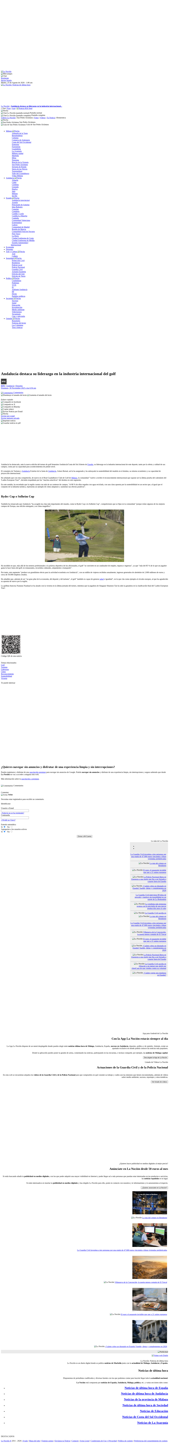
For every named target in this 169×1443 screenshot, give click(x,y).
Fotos (36, 118)
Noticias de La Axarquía (152, 1422)
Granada (15, 187)
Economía (10, 247)
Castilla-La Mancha (19, 216)
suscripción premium (38, 772)
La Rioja (15, 236)
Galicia (14, 225)
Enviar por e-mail (8, 416)
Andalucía (10, 178)
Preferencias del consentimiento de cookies (151, 1441)
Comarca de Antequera (21, 140)
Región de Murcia (19, 229)
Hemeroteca (61, 118)
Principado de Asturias (20, 205)
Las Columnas (17, 325)
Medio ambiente (18, 310)
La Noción (5, 106)
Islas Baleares (17, 207)
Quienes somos (47, 1441)
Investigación (17, 307)
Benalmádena (17, 135)
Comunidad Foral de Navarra (23, 231)
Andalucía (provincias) (21, 200)
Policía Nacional (18, 267)
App (13, 108)
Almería (15, 180)
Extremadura (17, 223)
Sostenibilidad (6, 676)
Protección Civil (18, 260)
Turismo (4, 667)
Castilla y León (18, 214)
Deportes (9, 249)
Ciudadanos (16, 281)
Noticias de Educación (154, 1411)
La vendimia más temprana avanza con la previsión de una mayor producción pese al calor (151, 906)
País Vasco (16, 234)
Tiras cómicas (17, 327)
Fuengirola (16, 147)
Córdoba (15, 185)
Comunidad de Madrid (21, 227)
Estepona (15, 144)
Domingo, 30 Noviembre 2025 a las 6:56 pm (18, 388)
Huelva (15, 189)
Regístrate (5, 78)
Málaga (9, 131)
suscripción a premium (30, 779)
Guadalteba (16, 149)
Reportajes (16, 321)
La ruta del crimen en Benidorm (154, 1218)
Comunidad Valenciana (21, 220)
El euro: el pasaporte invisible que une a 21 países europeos (154, 871)
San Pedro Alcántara (25, 118)
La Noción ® (6, 1441)
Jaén (13, 191)
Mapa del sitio (34, 1441)
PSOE (14, 294)
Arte (13, 254)
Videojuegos (17, 312)
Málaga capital (17, 153)
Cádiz (14, 182)
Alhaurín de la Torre (20, 133)
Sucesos (15, 301)
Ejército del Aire (18, 274)
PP (13, 292)
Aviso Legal (84, 1441)
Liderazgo (5, 669)
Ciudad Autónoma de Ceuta (23, 238)
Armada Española (19, 272)
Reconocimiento (7, 674)
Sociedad (10, 298)
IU (13, 287)
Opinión (9, 318)
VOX (14, 285)
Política (9, 278)
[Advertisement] (75, 18)
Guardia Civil (17, 269)
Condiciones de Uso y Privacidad (104, 1441)
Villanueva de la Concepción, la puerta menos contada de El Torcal (151, 933)
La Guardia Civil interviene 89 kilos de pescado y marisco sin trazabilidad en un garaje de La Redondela (150, 897)
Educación (16, 305)
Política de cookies (125, 1441)
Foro (9, 108)
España (9, 198)
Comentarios (18, 392)
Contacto (75, 1441)
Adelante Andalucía (19, 289)
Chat (4, 108)
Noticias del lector (19, 323)
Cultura (15, 256)
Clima (3, 672)
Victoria (4, 678)
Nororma (15, 160)
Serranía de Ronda (19, 167)
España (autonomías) (20, 243)
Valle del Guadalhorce (20, 173)
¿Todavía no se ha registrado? (12, 813)
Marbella (15, 156)
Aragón (15, 202)
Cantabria (15, 211)
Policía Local (17, 265)
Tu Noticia (51, 118)
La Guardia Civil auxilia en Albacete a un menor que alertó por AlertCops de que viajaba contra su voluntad (149, 966)
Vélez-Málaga (17, 176)
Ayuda (25, 1441)
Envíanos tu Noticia (62, 1441)
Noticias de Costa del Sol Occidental (145, 1416)
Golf (3, 665)
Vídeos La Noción (8, 118)
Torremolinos (17, 171)
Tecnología (16, 314)
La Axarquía (17, 151)
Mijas (14, 158)
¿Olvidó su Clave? (8, 820)
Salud (14, 303)
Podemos (15, 283)
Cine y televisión (18, 316)
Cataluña (15, 218)
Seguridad (10, 258)
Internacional (16, 245)
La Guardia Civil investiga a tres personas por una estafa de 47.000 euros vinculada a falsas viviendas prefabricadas (148, 856)
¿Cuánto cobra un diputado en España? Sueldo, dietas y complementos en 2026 (149, 888)
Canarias (15, 209)
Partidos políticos (18, 296)
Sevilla (14, 196)
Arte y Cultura (12, 252)
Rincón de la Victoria (20, 162)
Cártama (15, 138)
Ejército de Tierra (18, 276)
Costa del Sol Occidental (21, 142)
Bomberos (16, 263)
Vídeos (42, 118)
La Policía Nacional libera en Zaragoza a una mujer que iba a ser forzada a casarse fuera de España (148, 879)
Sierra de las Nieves (19, 169)
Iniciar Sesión (6, 80)
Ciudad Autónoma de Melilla (23, 240)
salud (102, 579)
